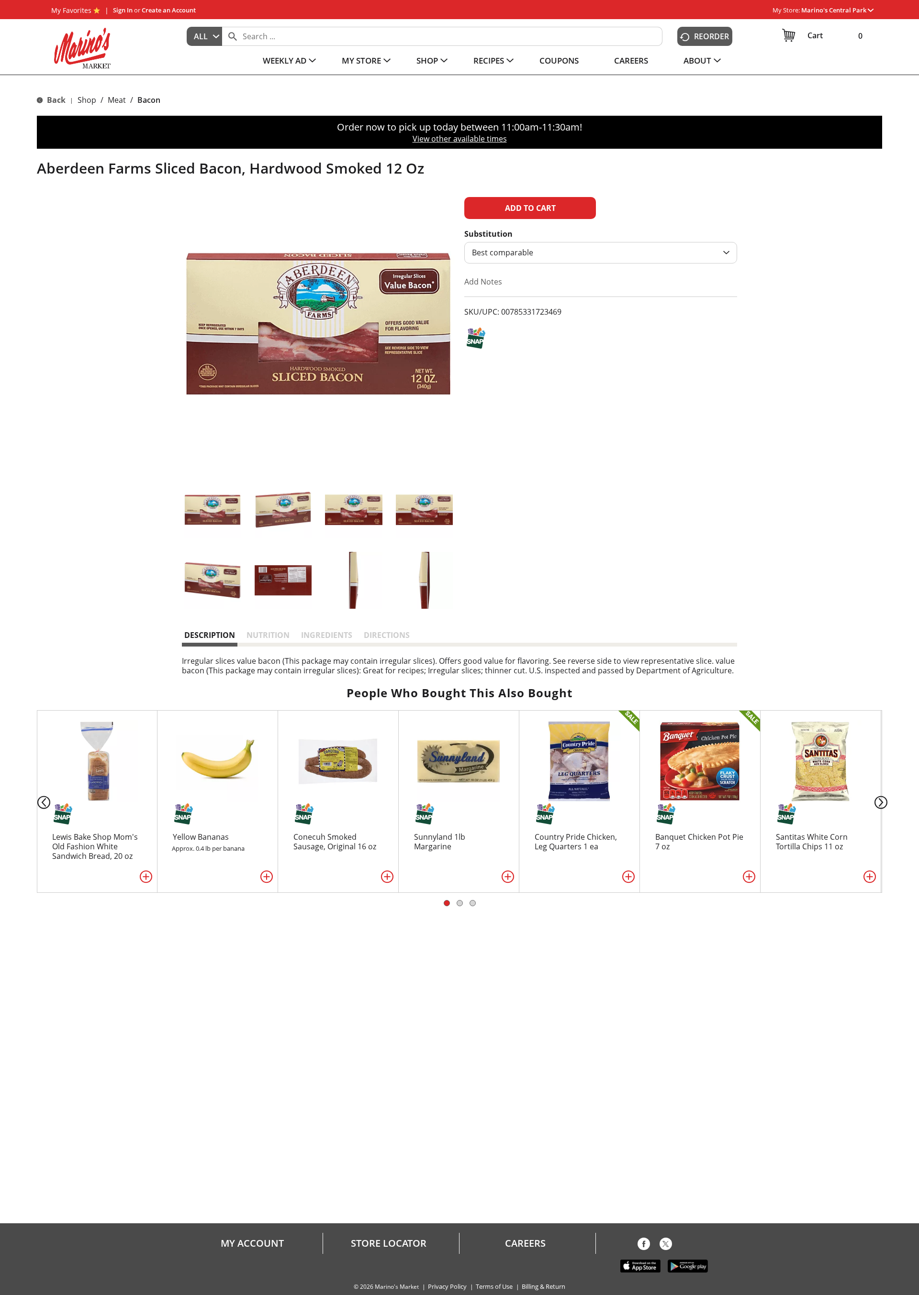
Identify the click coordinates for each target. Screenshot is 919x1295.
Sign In (123, 10)
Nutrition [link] (268, 635)
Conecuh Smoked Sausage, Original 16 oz (334, 842)
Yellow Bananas (201, 837)
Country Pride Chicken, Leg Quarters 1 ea (576, 842)
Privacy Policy (447, 1286)
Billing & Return (543, 1286)
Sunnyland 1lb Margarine (439, 842)
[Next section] (882, 801)
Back (55, 100)
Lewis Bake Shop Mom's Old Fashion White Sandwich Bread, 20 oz (95, 846)
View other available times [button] (460, 138)
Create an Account (169, 10)
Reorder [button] (711, 36)
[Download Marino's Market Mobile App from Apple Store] (640, 1265)
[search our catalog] (232, 36)
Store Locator (388, 1243)
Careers (525, 1243)
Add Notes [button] (483, 281)
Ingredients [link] (326, 635)
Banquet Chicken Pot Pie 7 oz (699, 842)
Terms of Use (494, 1286)
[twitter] (666, 1245)
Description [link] (209, 635)
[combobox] (204, 36)
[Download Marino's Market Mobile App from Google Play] (688, 1265)
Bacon (148, 100)
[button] (837, 10)
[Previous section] (36, 801)
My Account (252, 1243)
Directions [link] (387, 635)
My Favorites (71, 10)
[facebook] (644, 1245)
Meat (117, 100)
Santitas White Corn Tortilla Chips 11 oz (812, 842)
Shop (87, 100)
